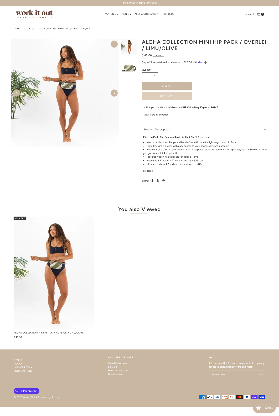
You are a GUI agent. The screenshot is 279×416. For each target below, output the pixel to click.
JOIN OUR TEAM (23, 367)
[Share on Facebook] (152, 180)
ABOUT (18, 360)
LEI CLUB (169, 14)
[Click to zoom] (114, 44)
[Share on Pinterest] (163, 180)
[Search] (241, 14)
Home (16, 29)
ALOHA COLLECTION (147, 14)
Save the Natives (117, 363)
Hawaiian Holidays (118, 370)
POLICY (18, 363)
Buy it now (167, 95)
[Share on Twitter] (158, 180)
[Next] (114, 93)
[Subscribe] (261, 374)
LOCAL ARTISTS (23, 371)
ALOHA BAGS (28, 29)
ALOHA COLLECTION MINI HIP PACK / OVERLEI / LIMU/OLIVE (48, 332)
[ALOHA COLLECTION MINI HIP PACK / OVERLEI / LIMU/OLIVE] (54, 273)
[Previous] (16, 93)
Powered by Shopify (49, 397)
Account (249, 14)
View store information (156, 114)
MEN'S (125, 14)
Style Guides (115, 374)
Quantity (146, 69)
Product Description (157, 129)
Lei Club (112, 366)
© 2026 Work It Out (24, 397)
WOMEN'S (110, 14)
